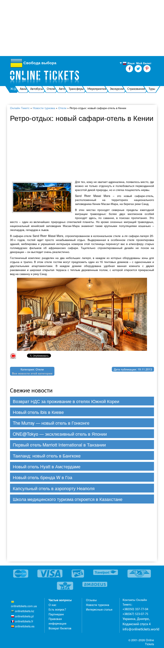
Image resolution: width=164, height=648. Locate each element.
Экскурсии (117, 89)
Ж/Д (13, 89)
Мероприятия (96, 89)
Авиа (23, 89)
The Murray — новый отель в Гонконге (51, 423)
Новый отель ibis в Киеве (38, 412)
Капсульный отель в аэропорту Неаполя (54, 488)
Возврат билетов (60, 628)
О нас (52, 605)
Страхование (136, 89)
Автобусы (36, 89)
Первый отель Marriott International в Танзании (59, 444)
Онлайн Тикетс (20, 108)
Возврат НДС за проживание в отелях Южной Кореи (66, 401)
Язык (129, 63)
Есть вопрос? (57, 609)
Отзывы (91, 600)
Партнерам (56, 614)
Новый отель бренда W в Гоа (42, 477)
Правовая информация (57, 621)
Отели (51, 89)
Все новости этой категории (32, 373)
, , (137, 621)
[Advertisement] (82, 28)
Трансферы (76, 89)
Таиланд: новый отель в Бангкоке (47, 455)
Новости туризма (44, 108)
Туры (152, 89)
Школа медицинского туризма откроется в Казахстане (67, 499)
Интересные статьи (99, 609)
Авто (62, 89)
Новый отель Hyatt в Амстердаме (46, 466)
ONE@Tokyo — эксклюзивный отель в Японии (60, 434)
